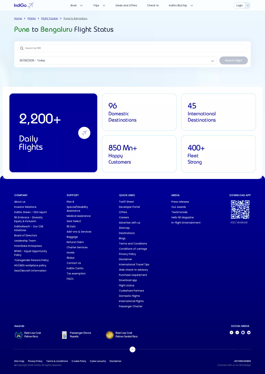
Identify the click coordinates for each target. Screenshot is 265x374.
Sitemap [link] (124, 228)
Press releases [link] (180, 202)
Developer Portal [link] (129, 207)
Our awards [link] (178, 207)
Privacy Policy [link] (127, 254)
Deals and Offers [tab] (126, 5)
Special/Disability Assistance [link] (77, 209)
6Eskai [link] (70, 258)
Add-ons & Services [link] (79, 231)
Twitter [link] (237, 332)
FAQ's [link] (70, 279)
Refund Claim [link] (75, 242)
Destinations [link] (127, 233)
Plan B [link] (70, 202)
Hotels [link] (70, 252)
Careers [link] (124, 217)
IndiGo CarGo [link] (75, 268)
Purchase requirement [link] (133, 275)
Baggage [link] (72, 237)
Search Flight (233, 60)
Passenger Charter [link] (130, 306)
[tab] (181, 5)
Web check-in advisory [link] (133, 270)
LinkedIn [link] (249, 332)
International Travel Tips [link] (134, 264)
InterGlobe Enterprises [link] (28, 246)
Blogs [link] (122, 238)
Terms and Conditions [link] (133, 243)
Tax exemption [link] (76, 273)
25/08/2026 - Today (32, 60)
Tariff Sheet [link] (126, 202)
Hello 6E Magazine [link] (182, 217)
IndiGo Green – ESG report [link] (30, 212)
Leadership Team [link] (25, 240)
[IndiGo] (23, 5)
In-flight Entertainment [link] (186, 222)
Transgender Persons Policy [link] (31, 260)
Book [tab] (74, 5)
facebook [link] (231, 332)
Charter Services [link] (77, 247)
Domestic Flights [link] (129, 296)
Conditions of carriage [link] (133, 249)
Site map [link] (19, 361)
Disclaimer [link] (125, 259)
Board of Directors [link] (25, 235)
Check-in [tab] (153, 5)
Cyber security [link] (98, 361)
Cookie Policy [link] (79, 361)
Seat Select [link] (74, 221)
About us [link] (19, 202)
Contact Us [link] (74, 263)
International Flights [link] (131, 301)
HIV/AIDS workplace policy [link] (30, 265)
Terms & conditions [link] (57, 361)
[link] (31, 335)
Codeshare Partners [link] (131, 290)
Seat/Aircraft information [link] (30, 270)
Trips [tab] (96, 5)
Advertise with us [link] (129, 222)
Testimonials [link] (179, 212)
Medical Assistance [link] (79, 216)
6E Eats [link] (71, 226)
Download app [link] (128, 280)
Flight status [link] (126, 285)
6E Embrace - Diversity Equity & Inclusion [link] (28, 219)
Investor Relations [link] (25, 207)
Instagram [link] (243, 332)
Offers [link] (123, 212)
